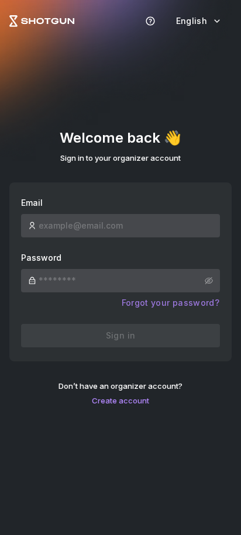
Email (32, 203)
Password (41, 258)
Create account (120, 400)
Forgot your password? (170, 303)
